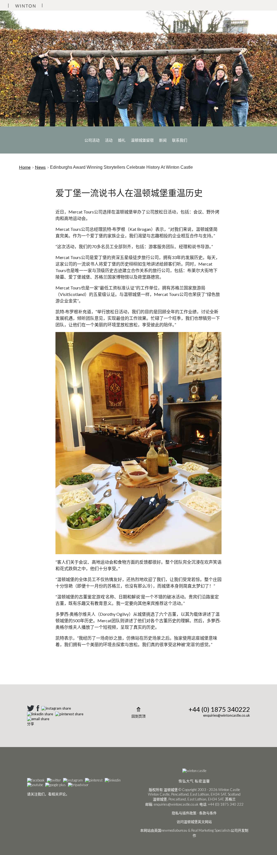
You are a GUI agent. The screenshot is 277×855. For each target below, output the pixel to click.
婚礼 (122, 140)
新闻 (163, 140)
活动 (109, 140)
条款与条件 (208, 813)
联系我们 (179, 140)
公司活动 (92, 140)
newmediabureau (174, 830)
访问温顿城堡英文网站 (194, 821)
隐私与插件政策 (184, 813)
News (40, 167)
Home (25, 167)
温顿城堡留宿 (142, 140)
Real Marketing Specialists (211, 830)
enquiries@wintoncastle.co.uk (226, 715)
